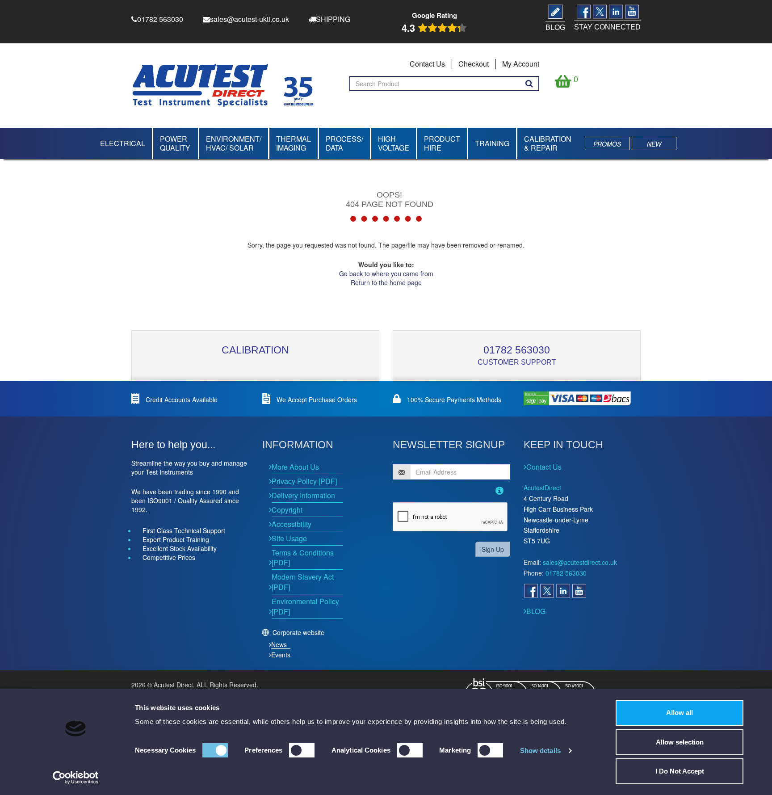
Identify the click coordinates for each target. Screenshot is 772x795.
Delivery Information (303, 495)
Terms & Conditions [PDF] (303, 557)
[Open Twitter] (547, 591)
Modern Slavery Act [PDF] (303, 582)
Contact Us (427, 64)
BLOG (535, 611)
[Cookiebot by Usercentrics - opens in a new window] (76, 777)
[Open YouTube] (579, 591)
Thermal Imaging (293, 143)
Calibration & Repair (547, 143)
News (279, 644)
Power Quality (175, 143)
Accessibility (291, 524)
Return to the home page (386, 282)
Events (280, 654)
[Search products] (529, 83)
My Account (520, 64)
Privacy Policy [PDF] (304, 481)
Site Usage (289, 538)
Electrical (122, 143)
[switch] (302, 750)
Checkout (473, 64)
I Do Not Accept (679, 771)
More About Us (295, 467)
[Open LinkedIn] (563, 591)
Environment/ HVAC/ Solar (233, 143)
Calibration (255, 350)
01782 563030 (516, 350)
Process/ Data (344, 143)
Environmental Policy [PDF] (305, 606)
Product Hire (442, 143)
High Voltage (393, 143)
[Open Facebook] (531, 591)
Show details (540, 750)
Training (492, 143)
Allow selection (680, 742)
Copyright (287, 510)
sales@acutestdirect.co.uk (580, 562)
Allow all (679, 712)
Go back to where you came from (386, 273)
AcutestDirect (542, 487)
